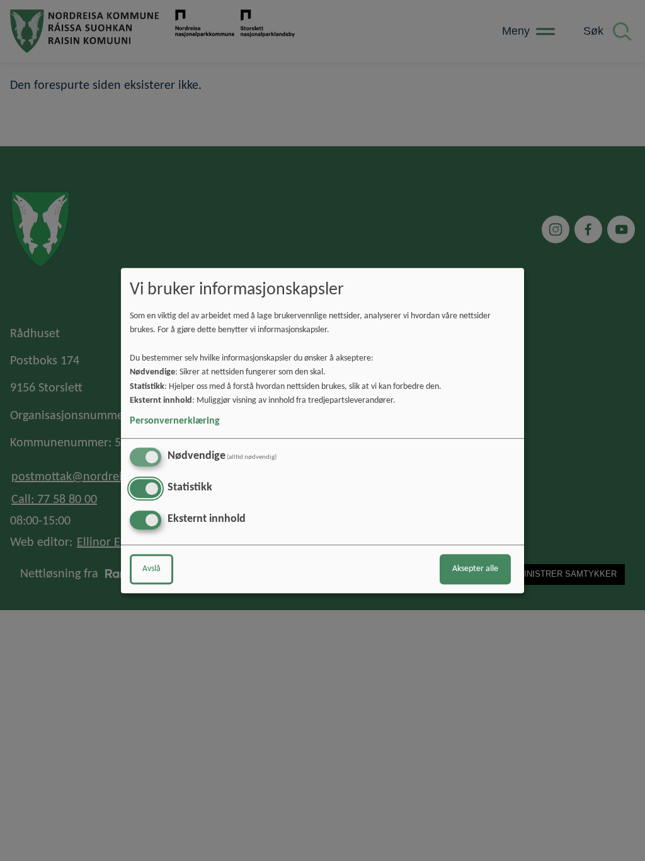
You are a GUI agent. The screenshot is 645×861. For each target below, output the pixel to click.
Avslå (151, 569)
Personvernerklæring (175, 421)
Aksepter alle (475, 569)
